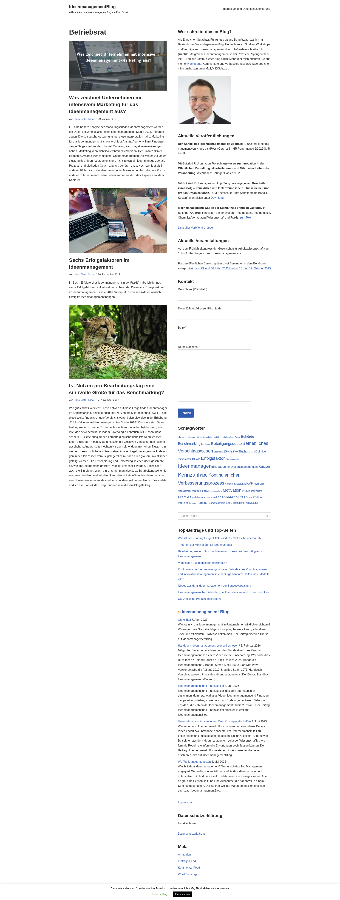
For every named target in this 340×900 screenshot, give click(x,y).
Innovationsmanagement (242, 466)
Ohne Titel (184, 619)
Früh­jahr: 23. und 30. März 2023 (209, 268)
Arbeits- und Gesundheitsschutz (220, 437)
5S (179, 437)
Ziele (229, 502)
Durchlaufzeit (184, 459)
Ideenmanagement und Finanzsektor (201, 685)
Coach (252, 452)
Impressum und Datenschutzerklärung (246, 8)
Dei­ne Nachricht (188, 346)
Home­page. (195, 63)
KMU (204, 475)
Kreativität (240, 483)
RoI (250, 497)
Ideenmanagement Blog (206, 611)
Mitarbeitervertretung (213, 491)
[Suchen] (267, 516)
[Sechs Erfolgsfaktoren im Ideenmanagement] (118, 220)
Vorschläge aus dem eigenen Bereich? (202, 562)
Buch (228, 451)
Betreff (182, 327)
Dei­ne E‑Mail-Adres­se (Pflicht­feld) (199, 308)
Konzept (229, 483)
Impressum (185, 802)
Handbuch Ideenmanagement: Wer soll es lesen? (209, 645)
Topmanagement (216, 503)
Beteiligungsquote (226, 443)
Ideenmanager (194, 466)
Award (237, 437)
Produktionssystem (252, 491)
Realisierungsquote (201, 497)
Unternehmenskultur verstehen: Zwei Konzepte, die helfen (214, 721)
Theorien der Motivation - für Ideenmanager (205, 544)
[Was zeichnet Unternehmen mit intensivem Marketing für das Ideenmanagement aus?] (118, 66)
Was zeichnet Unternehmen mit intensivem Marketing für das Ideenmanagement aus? (106, 104)
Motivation (232, 490)
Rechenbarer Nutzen (230, 497)
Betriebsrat (218, 452)
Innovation (218, 466)
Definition (261, 451)
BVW (236, 451)
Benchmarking (189, 444)
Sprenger (193, 503)
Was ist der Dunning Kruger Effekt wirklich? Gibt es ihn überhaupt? (219, 538)
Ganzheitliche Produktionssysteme (200, 598)
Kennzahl (188, 475)
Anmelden (184, 854)
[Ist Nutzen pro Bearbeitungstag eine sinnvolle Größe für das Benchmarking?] (118, 341)
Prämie (183, 497)
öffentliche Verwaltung (245, 502)
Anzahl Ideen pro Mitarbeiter (194, 437)
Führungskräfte (232, 459)
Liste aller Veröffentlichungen (196, 227)
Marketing (197, 490)
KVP (249, 483)
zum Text (245, 217)
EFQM (196, 458)
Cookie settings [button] (160, 894)
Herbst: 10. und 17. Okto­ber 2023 (250, 268)
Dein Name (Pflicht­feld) (192, 289)
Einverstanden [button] (182, 894)
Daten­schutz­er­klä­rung (192, 833)
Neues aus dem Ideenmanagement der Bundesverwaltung (214, 585)
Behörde (247, 436)
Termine (202, 502)
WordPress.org (187, 874)
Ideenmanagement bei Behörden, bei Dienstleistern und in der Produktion (224, 592)
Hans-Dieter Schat (84, 119)
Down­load (217, 197)
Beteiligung (205, 444)
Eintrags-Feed (187, 861)
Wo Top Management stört (194, 761)
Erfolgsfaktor (213, 458)
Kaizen (264, 466)
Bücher (243, 451)
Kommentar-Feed (189, 867)
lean (256, 483)
